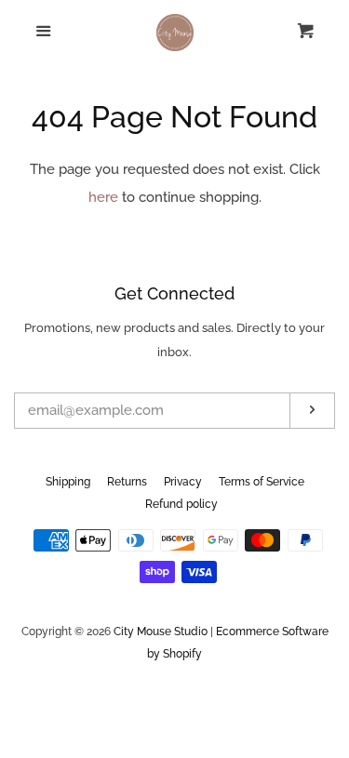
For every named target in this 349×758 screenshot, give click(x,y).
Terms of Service (261, 481)
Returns (127, 481)
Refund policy (181, 504)
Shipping (68, 481)
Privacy (183, 481)
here (103, 197)
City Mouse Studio (161, 631)
